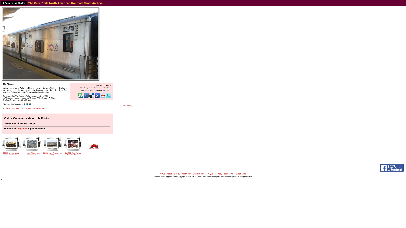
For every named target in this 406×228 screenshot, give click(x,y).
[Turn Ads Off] (127, 106)
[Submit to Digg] (86, 97)
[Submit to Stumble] (80, 97)
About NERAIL (173, 174)
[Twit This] (108, 97)
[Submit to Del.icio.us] (91, 97)
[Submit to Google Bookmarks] (97, 97)
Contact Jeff (198, 174)
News (162, 174)
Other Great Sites (238, 174)
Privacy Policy (221, 174)
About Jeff (186, 174)
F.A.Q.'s (209, 174)
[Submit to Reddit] (102, 97)
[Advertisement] (127, 55)
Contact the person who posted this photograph (25, 108)
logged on (22, 128)
